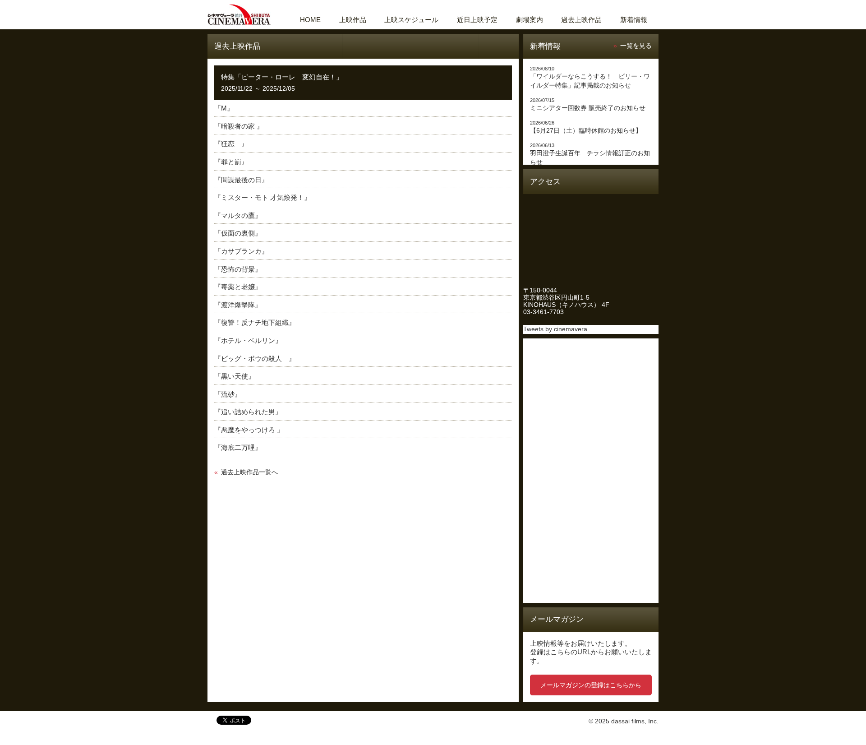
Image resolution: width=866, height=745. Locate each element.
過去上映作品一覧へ (249, 472)
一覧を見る (636, 45)
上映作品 (352, 19)
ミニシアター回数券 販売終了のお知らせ (587, 108)
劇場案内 (529, 19)
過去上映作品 (581, 19)
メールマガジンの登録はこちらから (590, 685)
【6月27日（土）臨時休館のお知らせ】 (586, 130)
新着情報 (633, 19)
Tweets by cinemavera (555, 329)
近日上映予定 (477, 19)
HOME (310, 19)
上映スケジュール (411, 19)
